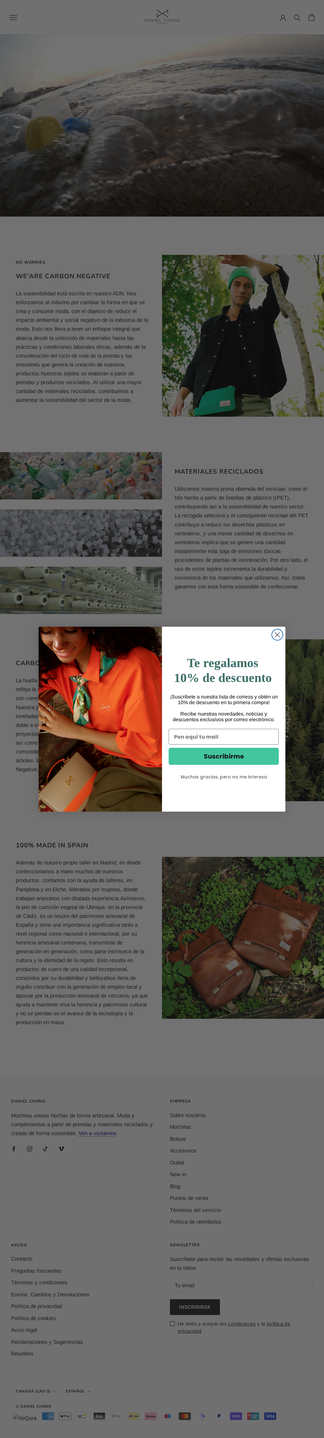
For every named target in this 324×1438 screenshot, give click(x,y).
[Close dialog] (277, 634)
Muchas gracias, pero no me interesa (224, 777)
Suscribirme (224, 756)
